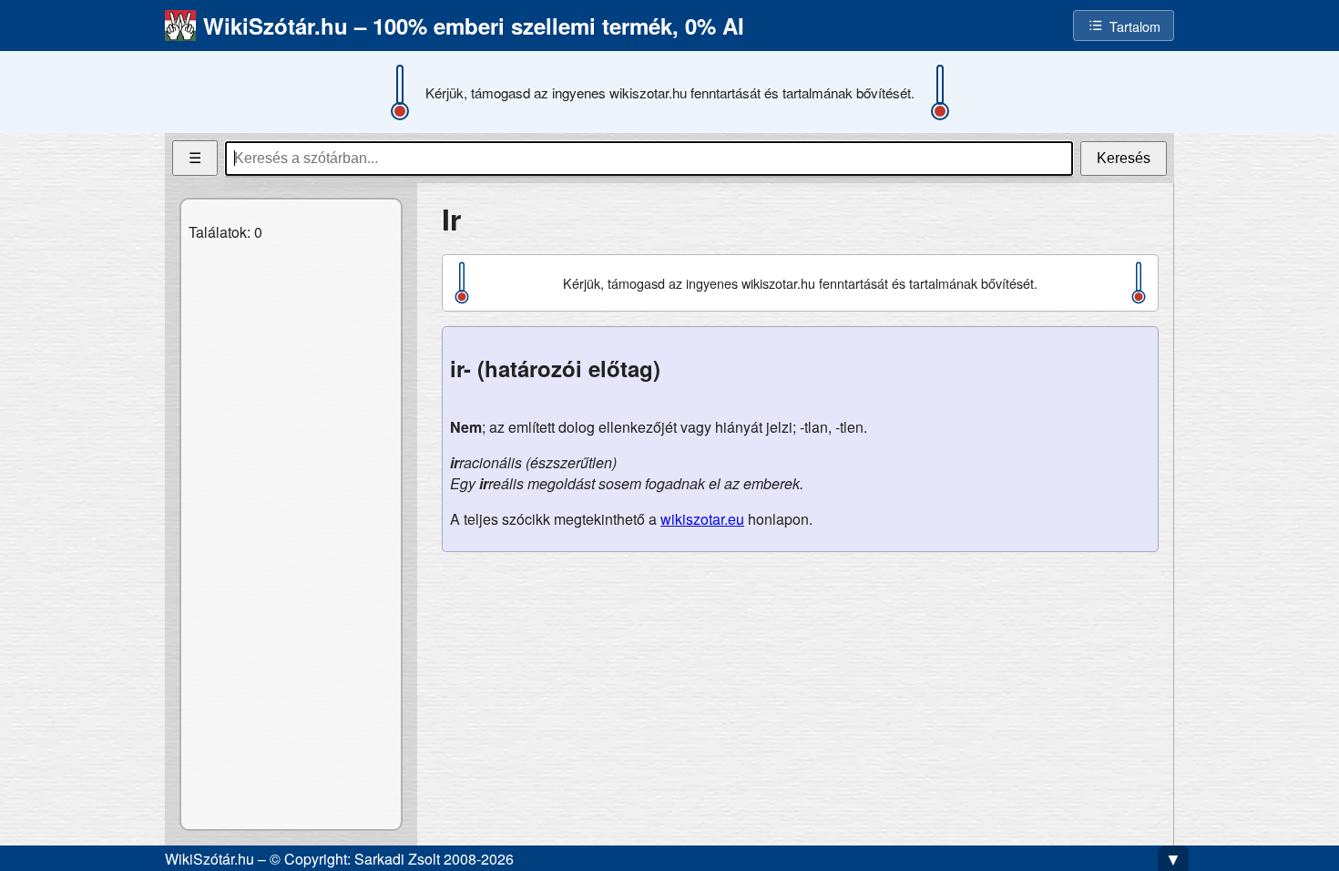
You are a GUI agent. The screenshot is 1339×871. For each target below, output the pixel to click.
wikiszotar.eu (702, 518)
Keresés (1123, 158)
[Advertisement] (800, 694)
